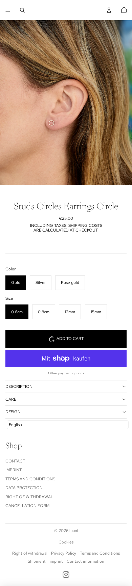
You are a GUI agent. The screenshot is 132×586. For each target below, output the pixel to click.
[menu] (8, 10)
